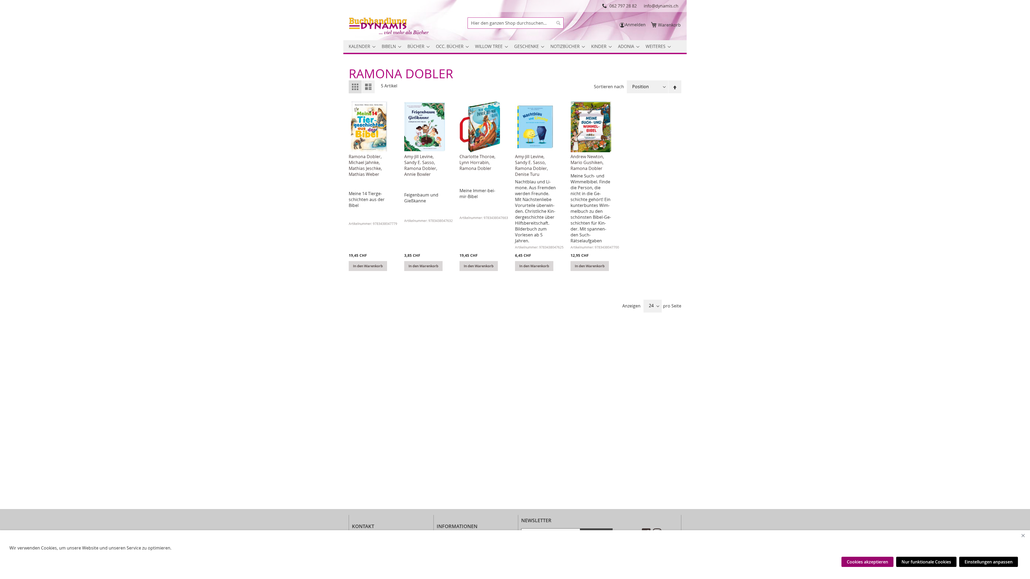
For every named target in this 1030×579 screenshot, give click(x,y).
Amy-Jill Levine (418, 156)
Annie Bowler (417, 174)
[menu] (515, 46)
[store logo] (389, 27)
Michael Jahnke (364, 162)
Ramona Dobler (365, 156)
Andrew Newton (587, 156)
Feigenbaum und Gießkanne (421, 198)
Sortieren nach (609, 87)
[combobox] (516, 23)
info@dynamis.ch (661, 6)
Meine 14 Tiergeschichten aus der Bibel (367, 199)
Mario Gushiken (586, 162)
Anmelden (635, 25)
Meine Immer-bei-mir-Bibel (477, 193)
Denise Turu (527, 174)
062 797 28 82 (623, 6)
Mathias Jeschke (365, 168)
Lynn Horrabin (474, 162)
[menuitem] (360, 46)
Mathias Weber (364, 174)
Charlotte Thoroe (476, 156)
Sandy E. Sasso (419, 162)
